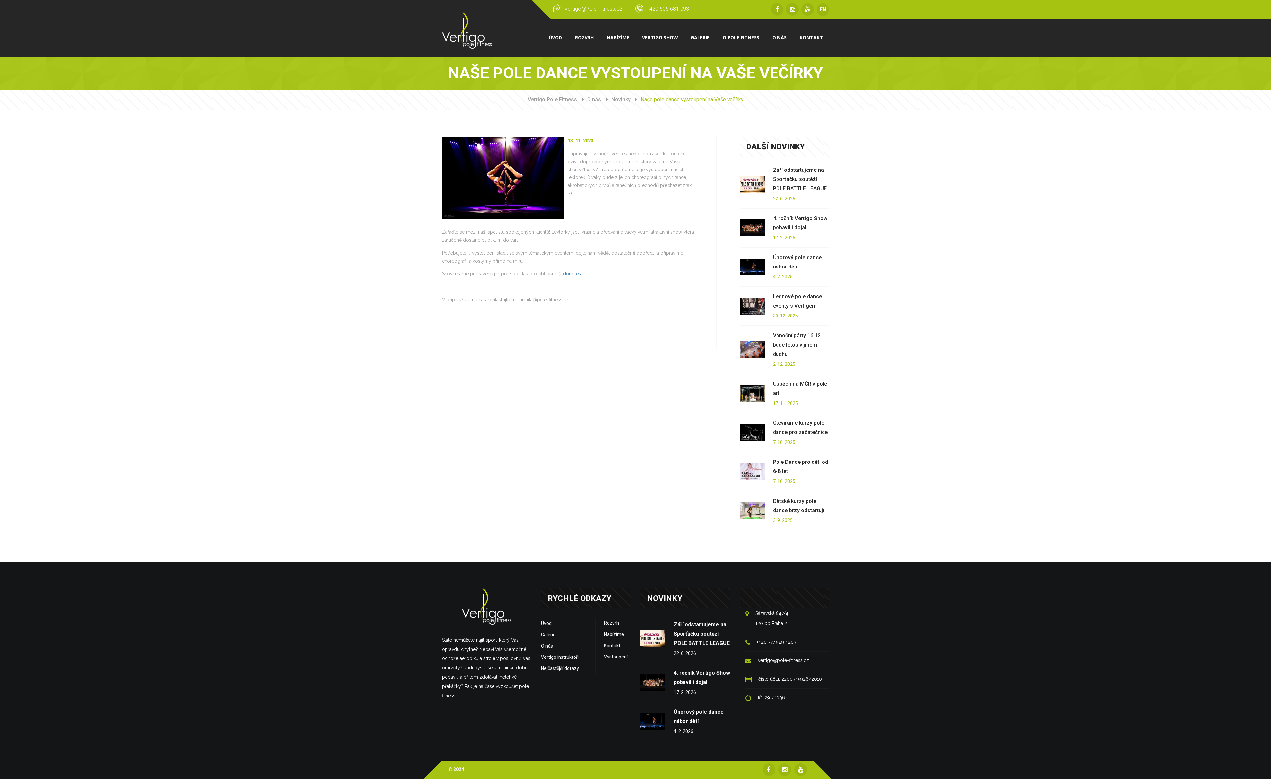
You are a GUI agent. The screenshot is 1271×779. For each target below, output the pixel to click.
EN (823, 9)
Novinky (621, 99)
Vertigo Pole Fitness (552, 99)
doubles (572, 273)
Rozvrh (611, 623)
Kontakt (612, 645)
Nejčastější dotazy (560, 668)
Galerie (548, 634)
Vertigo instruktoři (560, 657)
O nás (594, 99)
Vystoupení (616, 656)
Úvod (546, 623)
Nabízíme (614, 634)
